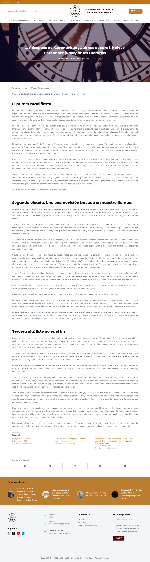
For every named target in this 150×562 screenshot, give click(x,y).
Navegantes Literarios (80, 59)
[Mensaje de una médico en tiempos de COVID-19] (80, 494)
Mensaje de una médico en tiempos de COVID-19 (96, 494)
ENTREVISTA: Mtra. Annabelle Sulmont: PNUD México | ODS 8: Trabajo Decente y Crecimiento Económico (27, 494)
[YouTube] (18, 533)
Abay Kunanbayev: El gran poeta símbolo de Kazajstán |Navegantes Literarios (61, 494)
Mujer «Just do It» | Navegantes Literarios (70, 439)
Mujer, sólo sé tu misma (21, 439)
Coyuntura (73, 20)
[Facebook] (24, 466)
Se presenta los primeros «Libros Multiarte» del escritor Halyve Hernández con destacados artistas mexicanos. (113, 441)
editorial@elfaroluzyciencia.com (60, 533)
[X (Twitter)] (49, 466)
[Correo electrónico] (125, 466)
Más (137, 20)
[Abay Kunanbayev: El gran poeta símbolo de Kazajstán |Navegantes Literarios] (45, 494)
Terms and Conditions (128, 528)
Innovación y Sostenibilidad (95, 20)
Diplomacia (38, 20)
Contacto (18, 2)
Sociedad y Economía (121, 20)
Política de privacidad (87, 525)
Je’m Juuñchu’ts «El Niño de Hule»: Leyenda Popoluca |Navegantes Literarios (131, 494)
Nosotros (7, 2)
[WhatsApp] (100, 466)
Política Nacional (56, 20)
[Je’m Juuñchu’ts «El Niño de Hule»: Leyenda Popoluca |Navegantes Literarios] (114, 494)
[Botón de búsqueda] (36, 11)
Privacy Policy (121, 531)
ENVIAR (119, 538)
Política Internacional (18, 20)
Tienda (137, 11)
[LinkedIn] (75, 466)
